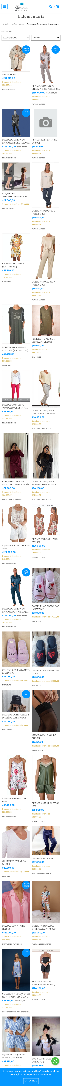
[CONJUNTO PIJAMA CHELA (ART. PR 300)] (46, 388)
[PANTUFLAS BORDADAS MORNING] (16, 649)
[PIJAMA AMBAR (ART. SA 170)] (46, 778)
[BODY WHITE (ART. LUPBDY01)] (46, 1036)
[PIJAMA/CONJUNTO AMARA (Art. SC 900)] (46, 963)
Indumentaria (17, 24)
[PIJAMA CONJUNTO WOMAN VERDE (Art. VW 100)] (16, 386)
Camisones (6, 282)
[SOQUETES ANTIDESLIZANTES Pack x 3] (16, 177)
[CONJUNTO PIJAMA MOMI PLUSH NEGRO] (46, 458)
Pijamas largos (38, 104)
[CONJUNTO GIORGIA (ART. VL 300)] (46, 257)
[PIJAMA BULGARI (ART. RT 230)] (46, 520)
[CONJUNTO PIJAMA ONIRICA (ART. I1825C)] (46, 902)
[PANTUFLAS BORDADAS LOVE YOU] (46, 585)
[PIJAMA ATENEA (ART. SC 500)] (46, 123)
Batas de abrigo (9, 89)
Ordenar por (6, 32)
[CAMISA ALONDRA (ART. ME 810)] (16, 247)
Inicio (5, 24)
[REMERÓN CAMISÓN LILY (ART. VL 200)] (46, 320)
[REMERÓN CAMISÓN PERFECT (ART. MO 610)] (16, 324)
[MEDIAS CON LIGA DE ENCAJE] (46, 711)
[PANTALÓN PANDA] (46, 840)
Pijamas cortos (38, 158)
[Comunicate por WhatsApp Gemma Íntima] (55, 1061)
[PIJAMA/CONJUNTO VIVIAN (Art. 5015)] (16, 1034)
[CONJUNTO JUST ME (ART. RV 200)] (46, 186)
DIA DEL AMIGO (8, 209)
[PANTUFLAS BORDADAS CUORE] (46, 649)
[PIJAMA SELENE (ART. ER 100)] (16, 523)
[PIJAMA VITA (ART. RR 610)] (16, 775)
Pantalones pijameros (41, 428)
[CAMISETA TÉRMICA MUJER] (16, 842)
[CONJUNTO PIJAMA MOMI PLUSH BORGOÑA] (16, 458)
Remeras (6, 876)
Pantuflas (36, 621)
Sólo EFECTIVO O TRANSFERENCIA (16, 1012)
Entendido (31, 1081)
